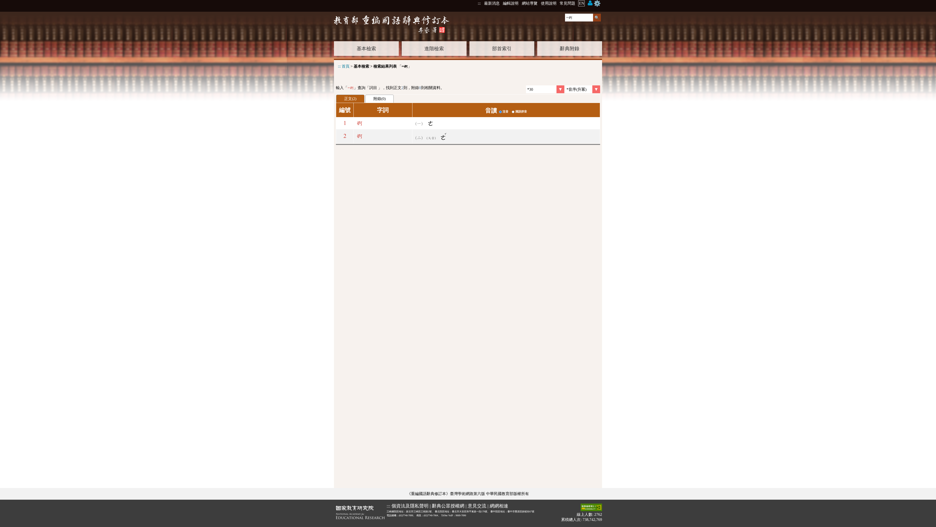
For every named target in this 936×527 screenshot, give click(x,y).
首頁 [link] (346, 66)
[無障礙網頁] (591, 508)
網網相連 (499, 505)
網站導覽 (529, 3)
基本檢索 (366, 48)
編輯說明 (510, 3)
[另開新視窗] (360, 513)
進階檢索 (434, 48)
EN (581, 3)
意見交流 (477, 505)
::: (479, 3)
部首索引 (502, 48)
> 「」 (375, 66)
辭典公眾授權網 (448, 505)
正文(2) (350, 99)
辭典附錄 (569, 48)
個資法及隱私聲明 (410, 505)
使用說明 (548, 3)
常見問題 (567, 3)
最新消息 (492, 3)
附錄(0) (379, 99)
